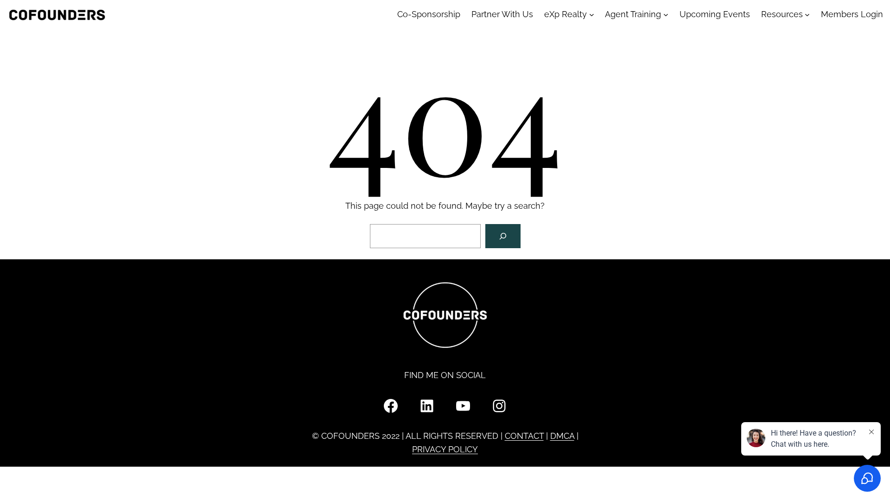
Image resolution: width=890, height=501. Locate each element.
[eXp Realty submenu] (591, 14)
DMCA (562, 436)
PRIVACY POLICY (445, 449)
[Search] (503, 236)
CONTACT (524, 436)
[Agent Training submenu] (665, 14)
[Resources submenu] (807, 14)
